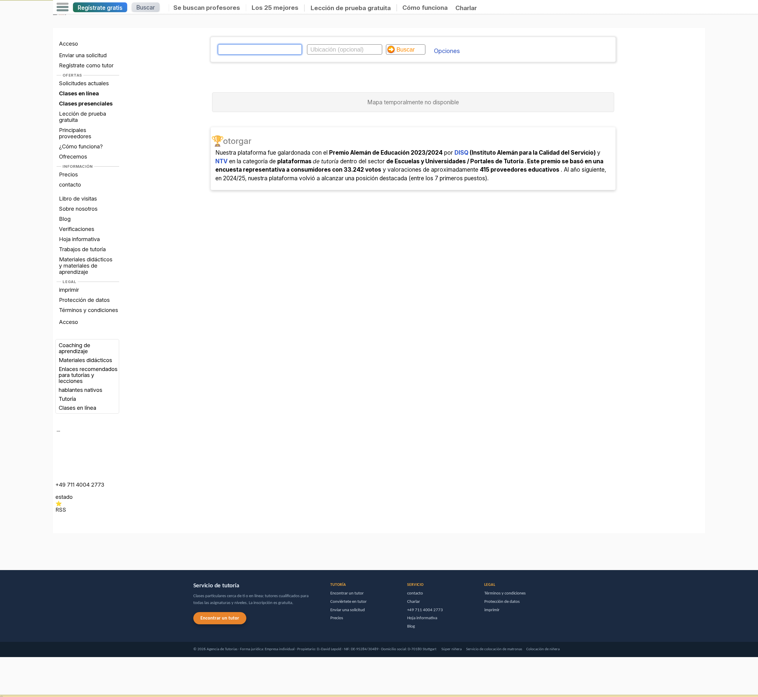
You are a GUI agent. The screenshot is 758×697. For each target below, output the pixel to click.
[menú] (63, 7)
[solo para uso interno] (54, 549)
